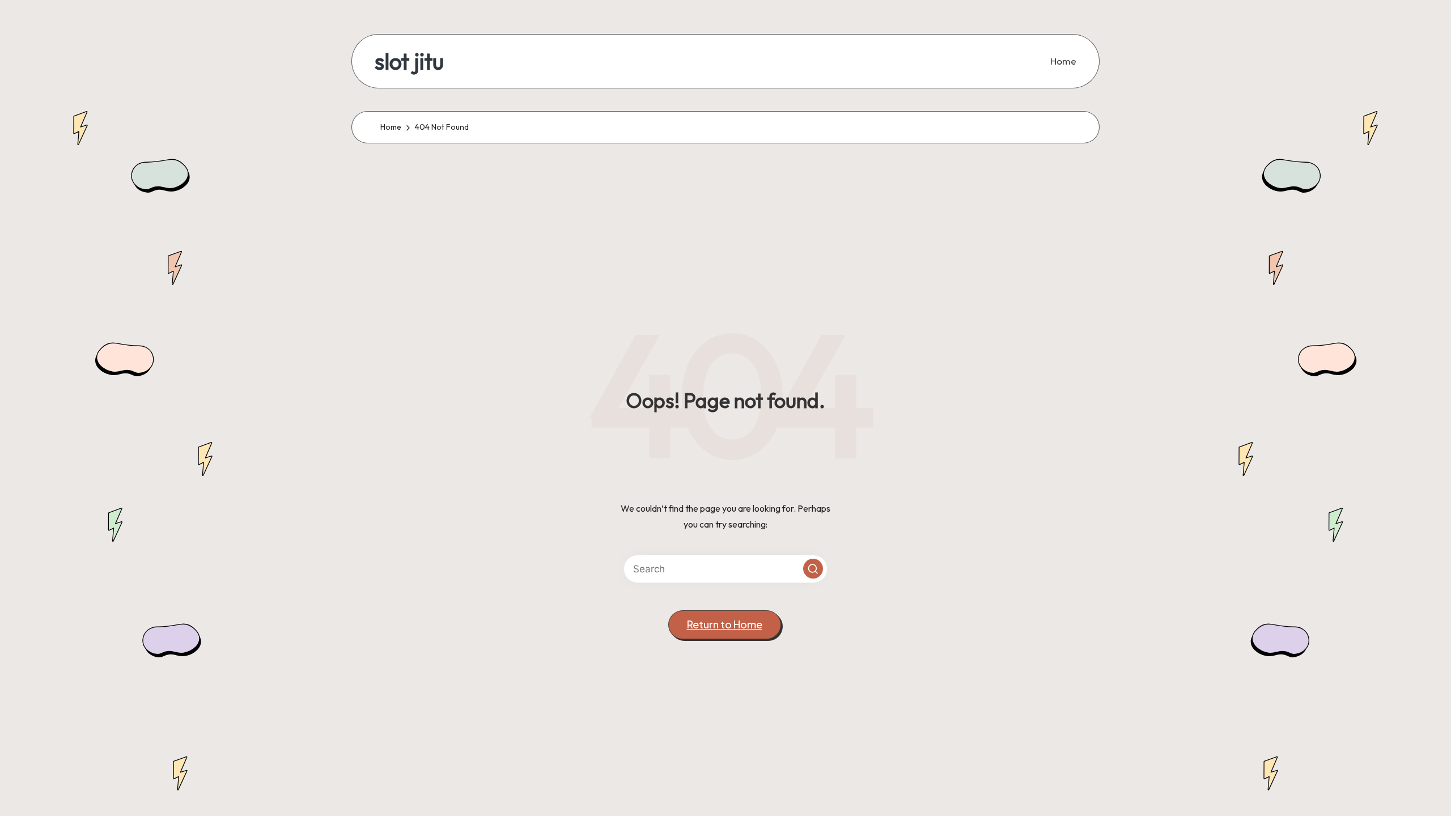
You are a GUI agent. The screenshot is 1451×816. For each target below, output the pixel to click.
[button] (813, 569)
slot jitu (409, 61)
